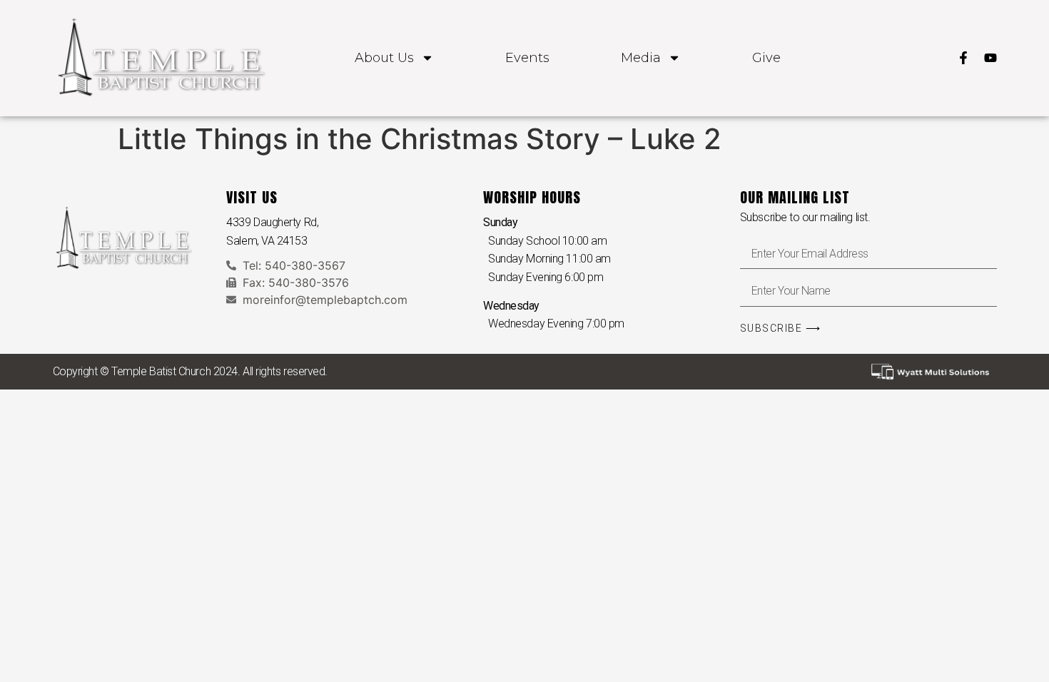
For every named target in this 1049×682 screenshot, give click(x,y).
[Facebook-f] (963, 57)
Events (527, 57)
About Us (384, 57)
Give (766, 57)
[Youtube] (990, 57)
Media (641, 57)
